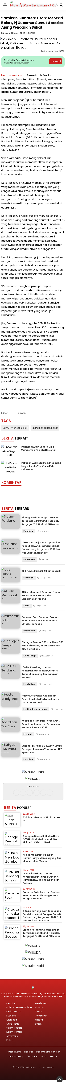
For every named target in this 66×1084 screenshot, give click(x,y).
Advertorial (12, 1036)
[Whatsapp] (43, 793)
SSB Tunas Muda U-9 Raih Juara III (41, 571)
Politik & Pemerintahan (35, 709)
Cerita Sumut (13, 1011)
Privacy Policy (16, 1056)
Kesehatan (41, 1003)
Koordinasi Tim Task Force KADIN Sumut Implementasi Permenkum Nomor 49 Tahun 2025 (41, 724)
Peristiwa (28, 531)
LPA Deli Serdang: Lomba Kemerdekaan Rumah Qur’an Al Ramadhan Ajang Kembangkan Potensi (40, 672)
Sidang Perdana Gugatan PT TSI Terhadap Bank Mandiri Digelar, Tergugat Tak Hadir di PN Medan (40, 521)
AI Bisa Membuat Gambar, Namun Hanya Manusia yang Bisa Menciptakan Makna (41, 596)
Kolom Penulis (14, 1031)
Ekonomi (27, 734)
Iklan (43, 1056)
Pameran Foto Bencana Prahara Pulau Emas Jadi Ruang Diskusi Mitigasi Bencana (40, 621)
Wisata (39, 1019)
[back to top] (59, 1079)
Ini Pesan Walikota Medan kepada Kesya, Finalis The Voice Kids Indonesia (41, 466)
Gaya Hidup (29, 655)
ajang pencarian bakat (45, 427)
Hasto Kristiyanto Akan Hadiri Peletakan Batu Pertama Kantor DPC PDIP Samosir (40, 699)
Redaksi (28, 1052)
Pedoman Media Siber (48, 1052)
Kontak (53, 1056)
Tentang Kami (13, 1052)
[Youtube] (36, 793)
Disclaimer (32, 1056)
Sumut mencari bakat (15, 427)
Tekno (38, 1011)
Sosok (26, 605)
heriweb (49, 1067)
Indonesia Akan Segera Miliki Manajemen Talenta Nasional (38, 448)
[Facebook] (16, 793)
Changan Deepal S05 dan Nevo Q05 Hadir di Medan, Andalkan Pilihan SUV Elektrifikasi (42, 646)
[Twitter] (30, 793)
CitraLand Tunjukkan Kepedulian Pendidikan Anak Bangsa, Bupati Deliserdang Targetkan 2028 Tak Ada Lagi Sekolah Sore (41, 547)
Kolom (9, 1040)
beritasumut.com (12, 75)
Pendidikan (29, 559)
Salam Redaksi (14, 1027)
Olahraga (28, 577)
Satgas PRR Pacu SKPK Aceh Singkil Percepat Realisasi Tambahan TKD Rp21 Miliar (42, 749)
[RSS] (50, 793)
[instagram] (23, 793)
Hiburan (39, 1007)
